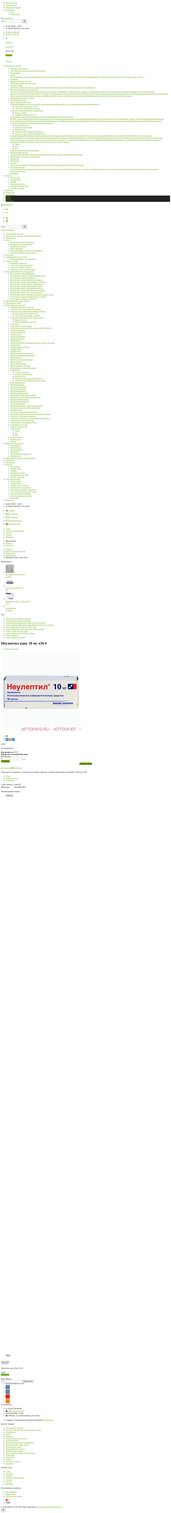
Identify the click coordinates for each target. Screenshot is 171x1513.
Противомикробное (18, 391)
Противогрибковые (18, 389)
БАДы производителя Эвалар (22, 242)
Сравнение (13, 514)
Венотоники (15, 341)
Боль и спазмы (20, 320)
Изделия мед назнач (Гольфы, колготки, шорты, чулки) (32, 295)
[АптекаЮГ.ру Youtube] (8, 1396)
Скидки (9, 533)
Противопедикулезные (19, 393)
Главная (11, 511)
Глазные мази (15, 351)
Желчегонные (15, 357)
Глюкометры (15, 446)
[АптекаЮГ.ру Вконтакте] (8, 1392)
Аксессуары (15, 178)
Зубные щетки (16, 483)
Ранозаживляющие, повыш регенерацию (26, 251)
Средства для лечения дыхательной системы (23, 236)
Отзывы (9, 1476)
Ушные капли (15, 439)
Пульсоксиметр (16, 450)
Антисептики (15, 481)
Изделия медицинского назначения (20, 272)
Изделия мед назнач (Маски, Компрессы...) (27, 284)
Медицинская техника (14, 443)
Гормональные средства (19, 347)
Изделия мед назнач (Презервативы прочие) (27, 290)
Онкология (10, 192)
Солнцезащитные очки (19, 186)
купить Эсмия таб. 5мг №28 (17, 631)
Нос (16, 435)
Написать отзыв (12, 649)
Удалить (9, 61)
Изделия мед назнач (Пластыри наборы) (26, 280)
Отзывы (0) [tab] (10, 780)
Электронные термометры (20, 454)
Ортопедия (10, 194)
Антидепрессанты (22, 372)
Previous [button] (9, 796)
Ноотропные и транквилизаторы (23, 368)
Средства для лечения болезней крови (25, 309)
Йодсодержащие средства (20, 366)
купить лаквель (12, 635)
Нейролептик (20, 376)
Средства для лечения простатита (23, 412)
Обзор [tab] (8, 776)
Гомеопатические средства (16, 257)
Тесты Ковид (11, 238)
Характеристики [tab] (12, 778)
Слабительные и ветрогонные (22, 420)
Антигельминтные (17, 330)
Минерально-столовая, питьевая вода (20, 458)
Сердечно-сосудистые (19, 425)
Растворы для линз (17, 184)
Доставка (9, 1474)
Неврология (15, 370)
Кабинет (11, 10)
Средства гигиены (13, 479)
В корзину (5, 1375)
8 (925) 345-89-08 (12, 32)
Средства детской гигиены (21, 267)
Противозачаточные (18, 387)
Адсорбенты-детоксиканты (21, 326)
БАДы (8, 240)
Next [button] (8, 1355)
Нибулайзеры (15, 448)
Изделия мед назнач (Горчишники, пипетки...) (28, 282)
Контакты (9, 201)
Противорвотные (17, 385)
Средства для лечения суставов (27, 316)
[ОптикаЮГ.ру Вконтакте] (8, 1387)
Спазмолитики (16, 410)
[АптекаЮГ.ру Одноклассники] (8, 1401)
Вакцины (9, 190)
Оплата (8, 199)
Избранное (13, 517)
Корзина (9, 55)
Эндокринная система (14, 234)
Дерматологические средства (21, 353)
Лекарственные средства (15, 305)
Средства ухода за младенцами (22, 269)
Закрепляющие (16, 362)
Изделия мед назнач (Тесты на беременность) (28, 276)
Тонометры (14, 452)
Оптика (9, 464)
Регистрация (15, 14)
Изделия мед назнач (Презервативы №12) (26, 288)
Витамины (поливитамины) (21, 244)
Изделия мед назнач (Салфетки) (22, 278)
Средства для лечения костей (26, 313)
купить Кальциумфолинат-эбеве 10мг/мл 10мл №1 (26, 623)
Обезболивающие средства (25, 322)
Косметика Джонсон (18, 263)
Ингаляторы (15, 456)
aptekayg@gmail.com (16, 1411)
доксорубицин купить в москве (18, 621)
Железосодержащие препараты (22, 355)
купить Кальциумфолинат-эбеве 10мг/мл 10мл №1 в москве (29, 625)
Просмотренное (15, 521)
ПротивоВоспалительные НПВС (23, 395)
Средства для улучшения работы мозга (30, 381)
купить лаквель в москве (15, 637)
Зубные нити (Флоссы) (19, 485)
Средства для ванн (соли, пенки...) (24, 253)
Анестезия (14, 324)
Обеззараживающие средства (21, 307)
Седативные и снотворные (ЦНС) (23, 422)
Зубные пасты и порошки (20, 487)
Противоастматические (19, 402)
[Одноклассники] (10, 739)
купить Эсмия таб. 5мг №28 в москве (20, 633)
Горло (17, 431)
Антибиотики (15, 334)
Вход (12, 12)
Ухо (16, 433)
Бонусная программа (14, 1496)
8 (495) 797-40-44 (12, 34)
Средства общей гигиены (20, 494)
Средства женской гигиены (21, 496)
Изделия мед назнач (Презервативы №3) (26, 286)
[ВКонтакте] (7, 739)
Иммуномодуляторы (18, 364)
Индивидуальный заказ (15, 531)
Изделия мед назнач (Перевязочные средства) (28, 297)
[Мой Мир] (13, 739)
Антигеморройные (17, 337)
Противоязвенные (17, 383)
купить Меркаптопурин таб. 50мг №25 (21, 627)
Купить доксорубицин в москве (18, 619)
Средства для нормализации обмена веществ (28, 311)
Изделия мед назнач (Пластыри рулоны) (26, 292)
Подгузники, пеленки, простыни (23, 299)
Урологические (16, 437)
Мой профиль (11, 1492)
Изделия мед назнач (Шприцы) (22, 274)
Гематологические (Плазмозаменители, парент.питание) (32, 343)
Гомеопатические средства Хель (23, 259)
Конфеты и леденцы (18, 246)
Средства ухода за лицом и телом (23, 492)
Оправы (13, 182)
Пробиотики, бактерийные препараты (25, 397)
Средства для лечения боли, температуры (26, 318)
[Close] (3, 1510)
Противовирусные (17, 404)
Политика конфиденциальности (49, 1507)
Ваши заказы (11, 1494)
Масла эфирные (16, 248)
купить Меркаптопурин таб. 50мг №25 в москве (25, 629)
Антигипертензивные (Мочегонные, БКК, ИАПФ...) (31, 328)
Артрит (13, 441)
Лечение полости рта (18, 427)
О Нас (8, 197)
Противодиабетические (19, 399)
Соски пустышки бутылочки (21, 265)
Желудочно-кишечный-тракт (21, 360)
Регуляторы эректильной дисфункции (25, 408)
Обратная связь (14, 524)
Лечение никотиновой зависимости (29, 378)
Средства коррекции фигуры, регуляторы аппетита (30, 414)
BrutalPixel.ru (48, 1420)
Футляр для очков (17, 188)
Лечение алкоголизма (23, 374)
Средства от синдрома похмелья (23, 416)
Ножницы (10, 500)
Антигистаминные (17, 332)
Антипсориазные (17, 339)
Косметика (14, 498)
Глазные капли (16, 349)
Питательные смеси (13, 303)
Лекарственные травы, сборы (17, 301)
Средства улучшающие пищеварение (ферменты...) (30, 418)
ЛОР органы (15, 429)
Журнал (9, 543)
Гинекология (15, 345)
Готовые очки (15, 180)
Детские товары (12, 261)
